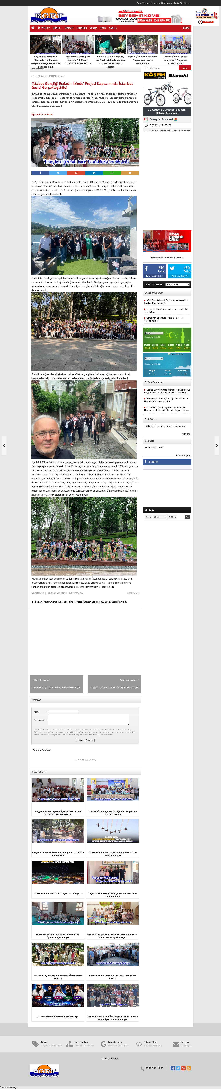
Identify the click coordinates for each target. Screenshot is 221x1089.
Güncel (57, 28)
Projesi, (79, 601)
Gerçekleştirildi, (119, 601)
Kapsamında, (89, 601)
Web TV (45, 28)
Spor (103, 28)
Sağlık (113, 28)
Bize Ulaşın (185, 3)
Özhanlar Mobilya (110, 1058)
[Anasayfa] (33, 28)
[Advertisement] (82, 641)
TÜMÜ (186, 28)
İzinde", (72, 601)
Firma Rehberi (143, 3)
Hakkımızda (166, 3)
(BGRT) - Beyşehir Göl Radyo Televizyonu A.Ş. (61, 592)
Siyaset (69, 28)
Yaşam (93, 28)
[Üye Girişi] (174, 3)
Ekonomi (82, 28)
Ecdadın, (64, 601)
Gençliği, (55, 601)
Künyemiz (155, 3)
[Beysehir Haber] (48, 22)
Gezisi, (108, 601)
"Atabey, (47, 601)
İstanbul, (100, 601)
